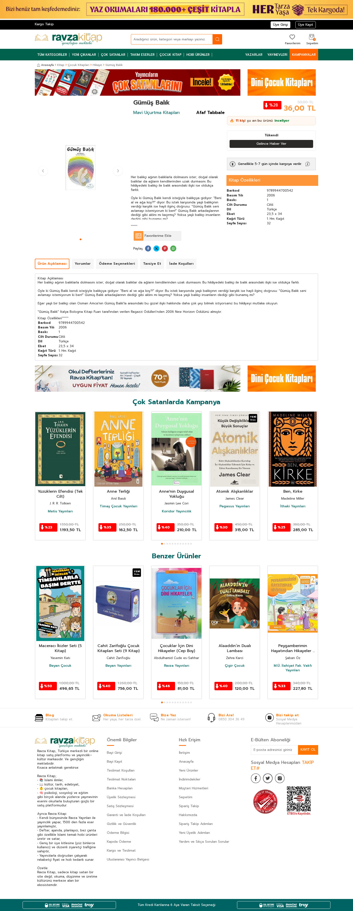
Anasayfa (47, 65)
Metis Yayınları (60, 511)
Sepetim (185, 797)
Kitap (60, 65)
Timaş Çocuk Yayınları (118, 506)
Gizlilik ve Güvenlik (121, 823)
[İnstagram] (280, 778)
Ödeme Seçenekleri (117, 263)
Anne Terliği (118, 491)
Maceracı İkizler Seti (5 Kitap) (60, 648)
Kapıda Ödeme (119, 841)
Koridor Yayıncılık (176, 511)
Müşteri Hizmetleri (193, 788)
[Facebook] (256, 778)
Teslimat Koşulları (120, 770)
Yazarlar (253, 54)
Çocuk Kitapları (78, 65)
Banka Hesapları (120, 788)
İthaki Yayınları (292, 506)
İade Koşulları (181, 263)
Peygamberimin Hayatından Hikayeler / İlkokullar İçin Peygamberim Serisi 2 (293, 648)
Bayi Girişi (114, 752)
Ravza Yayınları (176, 666)
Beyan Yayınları (118, 666)
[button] (80, 239)
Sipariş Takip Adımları (196, 823)
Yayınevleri (277, 54)
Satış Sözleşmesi (120, 806)
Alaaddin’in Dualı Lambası (235, 648)
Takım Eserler (142, 54)
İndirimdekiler (189, 779)
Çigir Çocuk (235, 666)
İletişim (184, 752)
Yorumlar (83, 263)
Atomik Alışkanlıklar (234, 491)
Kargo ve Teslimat (121, 850)
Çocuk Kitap (170, 54)
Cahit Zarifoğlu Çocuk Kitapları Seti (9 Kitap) (118, 648)
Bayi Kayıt (114, 761)
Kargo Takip (44, 24)
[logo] (68, 39)
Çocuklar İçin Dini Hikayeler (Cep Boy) (176, 648)
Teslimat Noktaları (121, 779)
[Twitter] (268, 778)
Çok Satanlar (113, 54)
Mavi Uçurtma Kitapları (156, 112)
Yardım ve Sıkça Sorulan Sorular (204, 841)
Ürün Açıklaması (52, 263)
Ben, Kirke (292, 491)
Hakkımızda (188, 814)
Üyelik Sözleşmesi (121, 797)
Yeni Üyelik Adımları (194, 832)
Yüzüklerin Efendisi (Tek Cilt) (60, 494)
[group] (80, 167)
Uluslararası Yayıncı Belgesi (128, 859)
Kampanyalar (304, 54)
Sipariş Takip (189, 806)
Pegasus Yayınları (234, 506)
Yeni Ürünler (188, 770)
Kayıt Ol (308, 749)
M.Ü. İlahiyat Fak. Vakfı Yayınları (293, 668)
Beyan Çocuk (60, 666)
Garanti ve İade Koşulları (126, 814)
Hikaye (97, 65)
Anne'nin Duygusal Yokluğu (176, 494)
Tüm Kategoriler (52, 54)
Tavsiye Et (152, 263)
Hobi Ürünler (198, 54)
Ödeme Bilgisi (118, 832)
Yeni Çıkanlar (84, 54)
